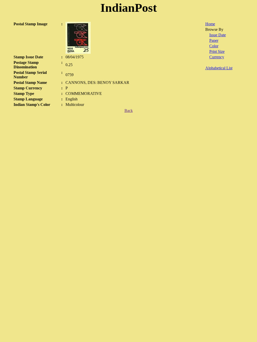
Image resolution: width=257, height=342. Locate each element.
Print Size (217, 51)
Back (128, 110)
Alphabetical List (218, 68)
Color (213, 46)
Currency (216, 57)
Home (210, 24)
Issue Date (217, 35)
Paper (213, 40)
